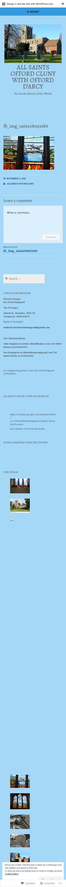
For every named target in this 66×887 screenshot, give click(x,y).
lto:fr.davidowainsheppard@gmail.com (28, 327)
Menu (34, 12)
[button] (20, 486)
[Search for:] (24, 278)
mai (5, 327)
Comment (51, 237)
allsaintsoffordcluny (20, 183)
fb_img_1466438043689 (20, 249)
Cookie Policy (11, 874)
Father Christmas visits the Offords (25, 442)
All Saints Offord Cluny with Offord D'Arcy (33, 77)
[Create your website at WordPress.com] (33, 4)
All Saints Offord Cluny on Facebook (26, 396)
